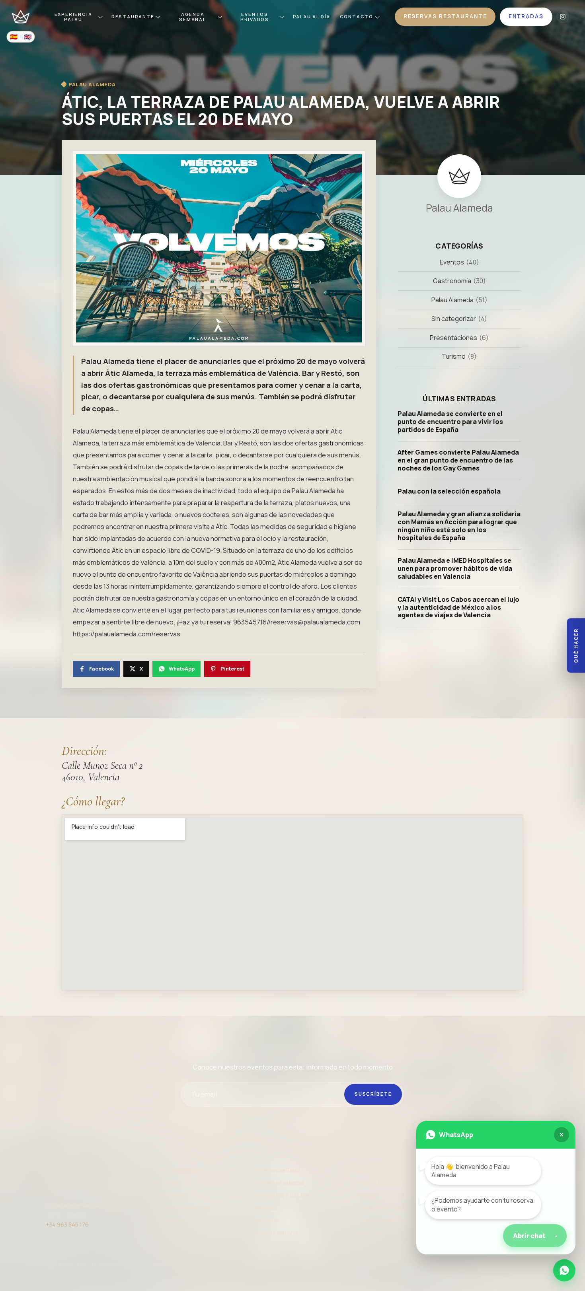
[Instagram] (562, 16)
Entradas (267, 1220)
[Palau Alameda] (20, 17)
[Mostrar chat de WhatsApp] (564, 1270)
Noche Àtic (169, 1182)
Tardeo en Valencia (280, 1182)
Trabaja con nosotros (383, 1207)
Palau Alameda (452, 300)
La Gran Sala (170, 1195)
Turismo (454, 356)
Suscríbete (373, 1094)
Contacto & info (377, 1170)
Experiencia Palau (73, 16)
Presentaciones (453, 337)
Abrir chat (535, 1235)
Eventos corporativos (383, 1220)
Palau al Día (312, 16)
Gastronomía (452, 280)
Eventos (452, 262)
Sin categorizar (453, 319)
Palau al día (371, 1233)
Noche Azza (170, 1220)
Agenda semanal (192, 16)
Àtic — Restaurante (179, 1170)
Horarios (367, 1195)
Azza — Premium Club (182, 1207)
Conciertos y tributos (282, 1195)
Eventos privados (254, 16)
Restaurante (132, 16)
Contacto (356, 16)
